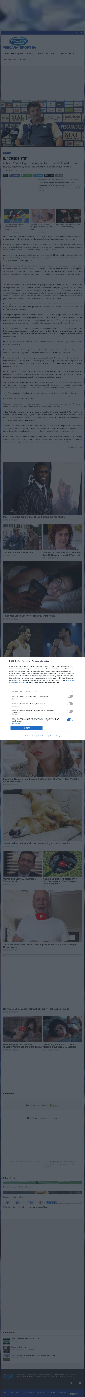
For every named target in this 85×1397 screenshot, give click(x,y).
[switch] (70, 696)
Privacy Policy (55, 736)
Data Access (42, 736)
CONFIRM (26, 728)
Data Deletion (30, 736)
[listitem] (42, 691)
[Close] (81, 661)
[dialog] (42, 698)
